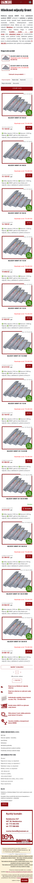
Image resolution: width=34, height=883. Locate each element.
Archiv (4, 804)
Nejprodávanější (6, 83)
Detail (29, 127)
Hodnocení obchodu (7, 781)
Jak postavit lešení (6, 776)
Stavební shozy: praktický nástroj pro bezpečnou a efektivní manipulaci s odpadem (15, 797)
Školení (3, 758)
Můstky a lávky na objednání (9, 768)
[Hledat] (21, 2)
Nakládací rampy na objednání (9, 766)
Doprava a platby (6, 773)
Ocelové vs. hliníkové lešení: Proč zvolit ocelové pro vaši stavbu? (16, 793)
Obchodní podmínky (6, 745)
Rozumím (24, 880)
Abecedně (16, 83)
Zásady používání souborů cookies (10, 748)
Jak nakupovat (5, 771)
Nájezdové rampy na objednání (10, 761)
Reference (3, 743)
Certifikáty (4, 740)
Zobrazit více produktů (16, 74)
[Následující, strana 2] (17, 672)
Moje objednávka (6, 783)
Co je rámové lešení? (6, 800)
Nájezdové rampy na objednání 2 (10, 763)
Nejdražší (23, 79)
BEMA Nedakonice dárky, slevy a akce (12, 778)
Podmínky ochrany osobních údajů (10, 750)
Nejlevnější (15, 79)
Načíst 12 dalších (17, 667)
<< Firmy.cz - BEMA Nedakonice (17, 854)
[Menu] (30, 2)
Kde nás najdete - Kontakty (8, 738)
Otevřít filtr (17, 88)
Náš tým (3, 735)
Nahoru (17, 680)
